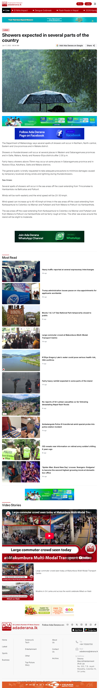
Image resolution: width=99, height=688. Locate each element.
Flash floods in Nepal (57, 10)
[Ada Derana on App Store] (77, 630)
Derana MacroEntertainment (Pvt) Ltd (86, 664)
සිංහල (80, 4)
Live (7, 10)
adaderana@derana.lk (89, 651)
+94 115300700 (86, 644)
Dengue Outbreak (31, 10)
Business (5, 660)
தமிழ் (88, 4)
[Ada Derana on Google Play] (90, 630)
